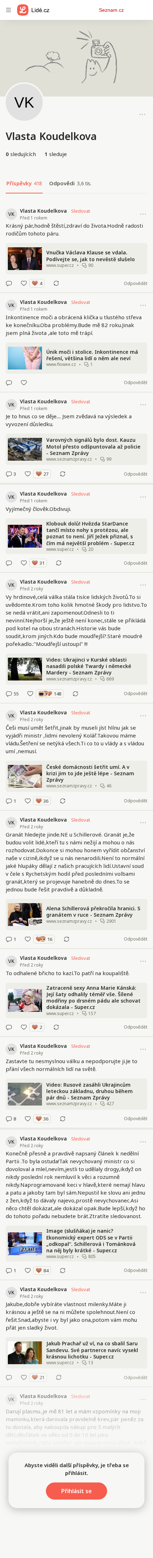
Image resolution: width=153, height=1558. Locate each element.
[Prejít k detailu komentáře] (9, 283)
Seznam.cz (111, 10)
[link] (76, 247)
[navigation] (8, 10)
